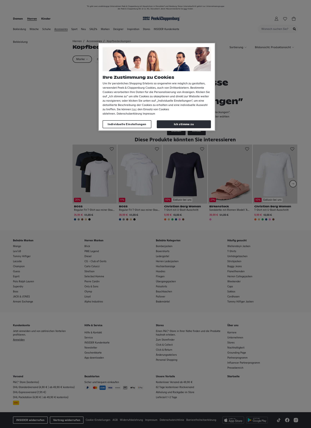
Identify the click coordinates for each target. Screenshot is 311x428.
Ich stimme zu (184, 124)
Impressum (149, 114)
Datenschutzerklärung (129, 114)
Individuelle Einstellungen (127, 124)
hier (134, 109)
